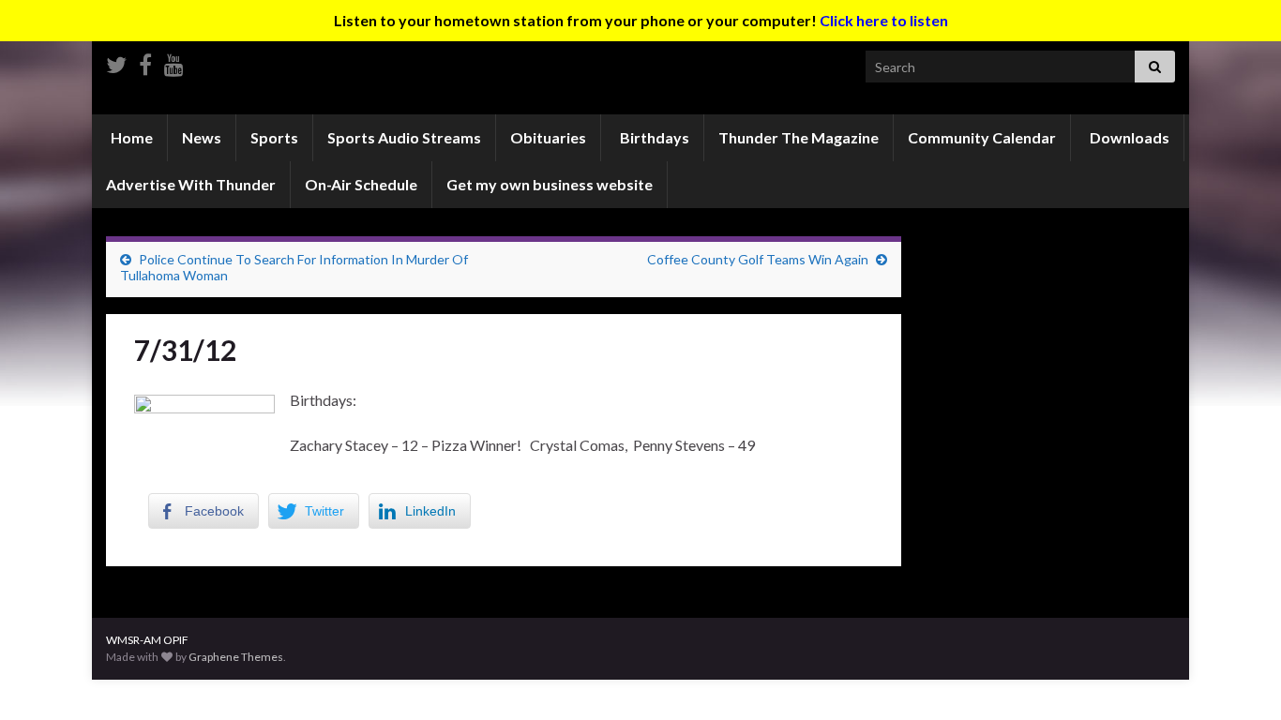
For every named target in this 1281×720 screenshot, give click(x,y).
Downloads (1128, 137)
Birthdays (653, 137)
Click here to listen (884, 20)
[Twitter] (116, 61)
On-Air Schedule (361, 184)
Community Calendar (982, 137)
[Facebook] (145, 61)
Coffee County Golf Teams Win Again (757, 259)
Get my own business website (549, 184)
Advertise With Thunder (191, 184)
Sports (274, 137)
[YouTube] (174, 61)
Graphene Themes (235, 657)
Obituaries (548, 137)
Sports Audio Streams (404, 137)
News (201, 137)
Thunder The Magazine (798, 137)
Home (130, 137)
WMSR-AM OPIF (147, 640)
